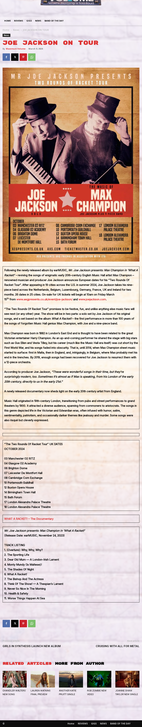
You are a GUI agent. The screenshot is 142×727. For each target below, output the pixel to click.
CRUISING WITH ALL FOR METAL (117, 646)
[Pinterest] (23, 57)
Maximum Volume (16, 48)
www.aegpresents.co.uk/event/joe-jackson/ (44, 299)
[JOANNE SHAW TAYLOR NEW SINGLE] (127, 679)
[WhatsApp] (32, 57)
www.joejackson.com (92, 299)
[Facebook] (6, 57)
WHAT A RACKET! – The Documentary (28, 519)
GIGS (29, 20)
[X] (14, 57)
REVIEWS (18, 20)
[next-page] (11, 701)
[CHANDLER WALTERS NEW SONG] (15, 679)
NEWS (38, 20)
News (16, 30)
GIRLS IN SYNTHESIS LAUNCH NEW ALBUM (32, 646)
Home (7, 20)
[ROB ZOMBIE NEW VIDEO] (99, 679)
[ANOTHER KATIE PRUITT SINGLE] (71, 679)
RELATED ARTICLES (27, 663)
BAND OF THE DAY (54, 20)
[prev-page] (5, 701)
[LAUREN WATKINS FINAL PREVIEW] (43, 679)
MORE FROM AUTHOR (79, 663)
